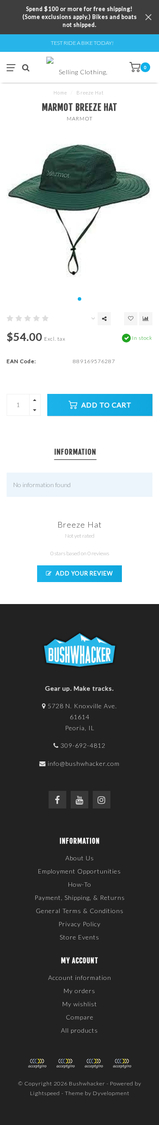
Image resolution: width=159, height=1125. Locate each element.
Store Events (79, 937)
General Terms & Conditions (80, 910)
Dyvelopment (111, 1093)
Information (75, 452)
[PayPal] (65, 1063)
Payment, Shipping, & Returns (79, 897)
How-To (79, 884)
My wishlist (79, 1004)
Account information (79, 977)
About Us (79, 858)
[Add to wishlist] (130, 318)
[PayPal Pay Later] (94, 1063)
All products (79, 1030)
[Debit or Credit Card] (37, 1063)
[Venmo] (122, 1063)
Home (60, 92)
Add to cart (106, 405)
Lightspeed (45, 1093)
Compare (80, 1017)
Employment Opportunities (79, 871)
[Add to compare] (145, 318)
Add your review (83, 573)
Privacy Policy (79, 924)
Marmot (80, 118)
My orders (79, 990)
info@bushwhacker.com (84, 763)
